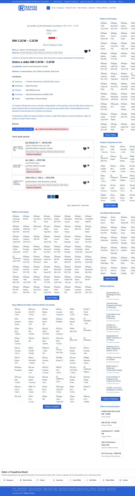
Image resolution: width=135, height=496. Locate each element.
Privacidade (112, 1)
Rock (60, 53)
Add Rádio (93, 488)
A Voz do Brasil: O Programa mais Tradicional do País (113, 379)
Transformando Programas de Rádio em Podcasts (114, 305)
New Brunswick (46, 26)
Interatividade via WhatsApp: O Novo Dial (113, 295)
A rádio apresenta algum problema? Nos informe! (53, 129)
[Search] (48, 8)
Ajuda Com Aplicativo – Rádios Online (40, 490)
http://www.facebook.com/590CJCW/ (39, 94)
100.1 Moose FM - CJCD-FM (78, 205)
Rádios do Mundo (45, 53)
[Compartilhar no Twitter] (53, 197)
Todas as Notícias (110, 399)
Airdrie (29, 166)
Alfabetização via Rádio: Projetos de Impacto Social (113, 348)
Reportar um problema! (34, 154)
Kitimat (30, 148)
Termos (120, 1)
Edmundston (32, 182)
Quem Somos (58, 1)
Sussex (58, 26)
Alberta (35, 166)
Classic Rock (30, 152)
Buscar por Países (82, 488)
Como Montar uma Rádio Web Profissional (113, 316)
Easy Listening (41, 152)
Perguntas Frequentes (71, 1)
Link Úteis (112, 8)
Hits (39, 185)
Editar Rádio (102, 488)
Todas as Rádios (52, 407)
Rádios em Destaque (35, 488)
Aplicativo (91, 8)
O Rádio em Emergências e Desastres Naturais (113, 327)
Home (53, 8)
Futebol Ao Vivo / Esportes (67, 488)
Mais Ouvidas (82, 8)
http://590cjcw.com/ (33, 90)
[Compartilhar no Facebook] (49, 197)
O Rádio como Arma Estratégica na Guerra (114, 389)
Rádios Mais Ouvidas (50, 488)
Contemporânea (26, 53)
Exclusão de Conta (90, 490)
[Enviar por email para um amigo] (57, 197)
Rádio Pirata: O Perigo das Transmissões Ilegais (114, 368)
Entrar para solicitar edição (24, 129)
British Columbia (39, 148)
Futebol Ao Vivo (70, 8)
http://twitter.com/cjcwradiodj (36, 99)
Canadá (33, 26)
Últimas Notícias (102, 8)
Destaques (60, 8)
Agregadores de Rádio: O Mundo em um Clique (113, 338)
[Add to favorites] (86, 51)
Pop (35, 53)
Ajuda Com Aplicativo (86, 1)
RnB (55, 53)
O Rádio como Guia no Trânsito (113, 358)
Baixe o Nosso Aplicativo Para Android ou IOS (68, 490)
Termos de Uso (111, 490)
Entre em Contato (101, 1)
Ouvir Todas (52, 298)
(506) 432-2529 (31, 86)
